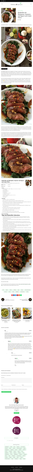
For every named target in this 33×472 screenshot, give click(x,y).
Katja (9, 341)
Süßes (18, 457)
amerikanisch (7, 446)
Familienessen (7, 449)
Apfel (11, 446)
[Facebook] (14, 295)
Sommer (24, 455)
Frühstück (24, 449)
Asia (14, 446)
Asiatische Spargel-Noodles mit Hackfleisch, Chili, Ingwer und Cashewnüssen (16, 320)
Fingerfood (12, 449)
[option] (5, 315)
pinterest (3, 1)
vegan (12, 458)
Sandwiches (13, 455)
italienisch (19, 452)
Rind (13, 291)
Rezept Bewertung (3, 375)
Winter (24, 458)
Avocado (7, 448)
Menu (31, 4)
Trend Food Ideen (8, 458)
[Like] (12, 295)
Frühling (20, 449)
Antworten (30, 330)
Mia (5, 330)
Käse (23, 452)
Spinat (27, 291)
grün (22, 451)
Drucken (29, 186)
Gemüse (15, 451)
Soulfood (7, 457)
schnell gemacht (23, 291)
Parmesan (21, 454)
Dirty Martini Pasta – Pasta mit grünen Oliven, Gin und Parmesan (5, 320)
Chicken (14, 448)
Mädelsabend (16, 454)
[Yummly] (19, 295)
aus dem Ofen (23, 446)
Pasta (6, 455)
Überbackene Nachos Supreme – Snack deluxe (27, 320)
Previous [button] (29, 306)
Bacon (10, 448)
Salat (9, 455)
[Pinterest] (17, 295)
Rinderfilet (17, 291)
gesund (19, 451)
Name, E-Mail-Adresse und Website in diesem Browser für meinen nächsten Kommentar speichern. (14, 389)
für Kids (6, 451)
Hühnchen (15, 452)
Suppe (14, 457)
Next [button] (31, 306)
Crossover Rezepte (19, 448)
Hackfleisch (7, 452)
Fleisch (19, 10)
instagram (1, 1)
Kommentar (3, 377)
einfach (24, 448)
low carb (6, 291)
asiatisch (18, 446)
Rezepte (22, 10)
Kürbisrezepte (7, 454)
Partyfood (25, 454)
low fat (10, 291)
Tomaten (22, 457)
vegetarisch (16, 458)
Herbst (11, 452)
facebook (5, 1)
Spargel (10, 457)
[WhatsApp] (21, 295)
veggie (21, 458)
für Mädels (10, 451)
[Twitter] (15, 295)
